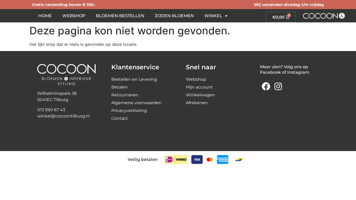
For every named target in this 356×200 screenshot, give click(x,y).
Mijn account (199, 87)
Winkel (213, 15)
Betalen (119, 87)
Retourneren (124, 94)
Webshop (73, 15)
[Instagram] (278, 86)
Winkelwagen (200, 94)
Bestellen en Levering (134, 79)
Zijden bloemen (174, 15)
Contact (119, 118)
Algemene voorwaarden (136, 102)
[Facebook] (266, 86)
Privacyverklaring (129, 110)
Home (45, 15)
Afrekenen (197, 102)
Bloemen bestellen (120, 15)
